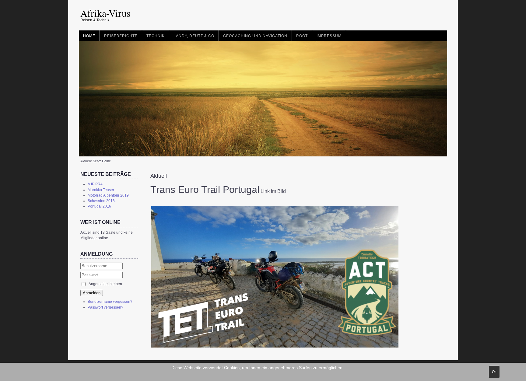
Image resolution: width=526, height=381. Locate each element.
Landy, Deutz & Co (194, 36)
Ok (494, 372)
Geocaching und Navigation (255, 36)
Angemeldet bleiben (105, 284)
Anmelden (91, 293)
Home (89, 36)
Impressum (329, 36)
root (302, 36)
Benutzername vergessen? (110, 301)
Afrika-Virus (105, 12)
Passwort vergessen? (105, 307)
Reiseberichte (121, 36)
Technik (155, 36)
